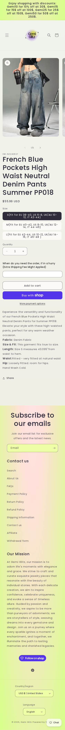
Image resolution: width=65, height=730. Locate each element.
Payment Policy (17, 494)
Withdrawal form (18, 541)
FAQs (10, 486)
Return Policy (15, 502)
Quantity (7, 244)
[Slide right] (40, 147)
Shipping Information (20, 517)
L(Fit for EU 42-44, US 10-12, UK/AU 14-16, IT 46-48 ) (32, 236)
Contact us (14, 525)
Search (11, 470)
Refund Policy (16, 509)
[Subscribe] (54, 448)
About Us (13, 478)
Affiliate (12, 533)
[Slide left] (25, 147)
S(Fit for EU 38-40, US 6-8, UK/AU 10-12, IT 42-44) (32, 216)
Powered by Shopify (43, 722)
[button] (7, 35)
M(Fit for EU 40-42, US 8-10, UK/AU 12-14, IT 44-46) (32, 226)
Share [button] (10, 378)
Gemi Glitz (26, 722)
